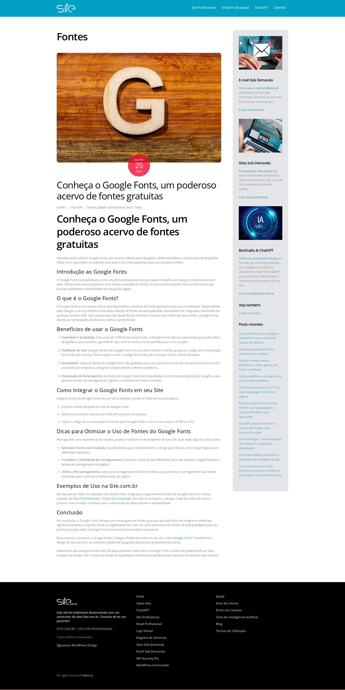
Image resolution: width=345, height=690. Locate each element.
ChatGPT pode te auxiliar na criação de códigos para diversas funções (257, 428)
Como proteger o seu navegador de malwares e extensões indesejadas (260, 443)
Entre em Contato (229, 610)
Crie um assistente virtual (256, 293)
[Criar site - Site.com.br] (66, 10)
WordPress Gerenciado (152, 665)
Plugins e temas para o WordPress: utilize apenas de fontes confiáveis (258, 365)
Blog (219, 624)
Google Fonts (182, 538)
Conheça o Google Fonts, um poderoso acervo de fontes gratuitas (136, 190)
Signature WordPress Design (77, 645)
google (102, 207)
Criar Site (76, 207)
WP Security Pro (147, 658)
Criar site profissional (253, 197)
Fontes (91, 207)
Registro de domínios (151, 638)
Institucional (116, 207)
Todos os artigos (250, 313)
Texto (137, 207)
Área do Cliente (227, 603)
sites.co (87, 675)
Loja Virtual (144, 631)
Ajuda (220, 596)
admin (61, 207)
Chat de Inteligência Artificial (237, 617)
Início (140, 596)
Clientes (280, 7)
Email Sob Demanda (117, 498)
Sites (129, 207)
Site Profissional (203, 7)
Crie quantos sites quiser (256, 171)
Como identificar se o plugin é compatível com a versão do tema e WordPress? (259, 338)
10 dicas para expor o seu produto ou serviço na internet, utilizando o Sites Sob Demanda (260, 470)
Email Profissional (235, 7)
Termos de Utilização (231, 631)
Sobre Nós (143, 603)
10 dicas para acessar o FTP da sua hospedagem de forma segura (259, 391)
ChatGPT (261, 7)
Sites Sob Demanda (86, 498)
